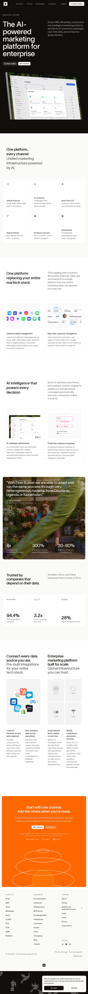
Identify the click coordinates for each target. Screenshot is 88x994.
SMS (7, 903)
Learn (36, 932)
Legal (64, 913)
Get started (24, 64)
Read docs (50, 827)
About (64, 899)
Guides (36, 928)
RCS (7, 923)
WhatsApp (10, 911)
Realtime (9, 936)
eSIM (7, 932)
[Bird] (5, 4)
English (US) (77, 956)
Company (52, 4)
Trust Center (67, 926)
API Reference (39, 907)
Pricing (29, 4)
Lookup (8, 919)
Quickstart (38, 903)
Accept (54, 988)
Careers (37, 944)
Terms (64, 917)
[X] (63, 944)
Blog (35, 940)
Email (8, 899)
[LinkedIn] (66, 944)
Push (7, 928)
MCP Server (38, 911)
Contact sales (76, 4)
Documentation (40, 899)
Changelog (38, 936)
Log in (63, 4)
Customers (38, 923)
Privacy (64, 922)
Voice (8, 907)
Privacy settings (61, 952)
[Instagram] (70, 944)
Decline (74, 988)
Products (19, 4)
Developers (40, 4)
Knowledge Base (40, 915)
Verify (8, 915)
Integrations (38, 919)
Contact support (75, 952)
